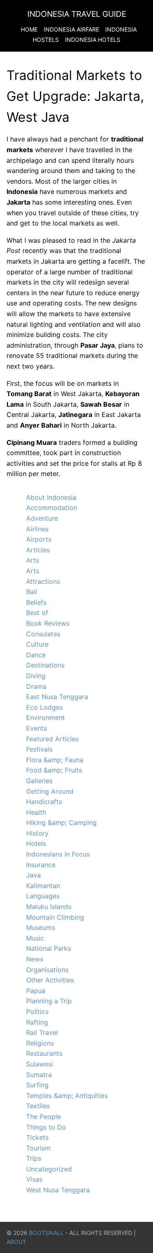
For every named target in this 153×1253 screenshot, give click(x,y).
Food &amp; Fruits (54, 770)
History (37, 833)
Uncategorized (49, 1169)
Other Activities (50, 980)
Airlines (37, 529)
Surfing (37, 1085)
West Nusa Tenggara (58, 1190)
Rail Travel (42, 1032)
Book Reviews (47, 623)
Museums (40, 927)
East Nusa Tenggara (57, 697)
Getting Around (49, 791)
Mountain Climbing (55, 917)
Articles (38, 550)
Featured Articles (52, 739)
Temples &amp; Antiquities (67, 1095)
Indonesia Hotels (92, 39)
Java (33, 875)
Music (35, 938)
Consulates (43, 634)
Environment (45, 717)
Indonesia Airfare (71, 29)
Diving (36, 676)
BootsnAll (46, 1232)
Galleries (39, 781)
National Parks (48, 948)
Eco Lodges (44, 707)
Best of (37, 612)
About (16, 1241)
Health (36, 812)
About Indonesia (51, 497)
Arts (32, 560)
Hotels (36, 843)
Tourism (38, 1148)
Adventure (42, 518)
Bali (31, 592)
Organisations (47, 970)
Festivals (39, 749)
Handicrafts (44, 801)
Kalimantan (43, 886)
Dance (36, 655)
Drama (36, 686)
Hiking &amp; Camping (61, 822)
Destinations (45, 665)
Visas (34, 1179)
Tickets (37, 1137)
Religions (40, 1043)
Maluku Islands (48, 906)
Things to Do (46, 1127)
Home (29, 29)
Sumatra (39, 1075)
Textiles (38, 1106)
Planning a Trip (49, 1001)
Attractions (43, 581)
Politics (37, 1011)
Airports (38, 539)
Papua (35, 990)
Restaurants (44, 1053)
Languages (43, 896)
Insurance (40, 865)
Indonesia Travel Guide (76, 14)
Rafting (37, 1022)
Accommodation (51, 507)
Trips (33, 1158)
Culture (37, 644)
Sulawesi (39, 1064)
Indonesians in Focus (58, 854)
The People (43, 1116)
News (34, 959)
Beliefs (36, 602)
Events (36, 728)
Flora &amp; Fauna (54, 760)
